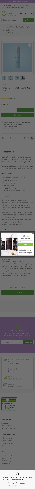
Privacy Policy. (29, 251)
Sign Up (25, 244)
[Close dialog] (33, 233)
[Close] (33, 471)
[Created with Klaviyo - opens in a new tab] (17, 256)
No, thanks (26, 246)
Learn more (19, 479)
